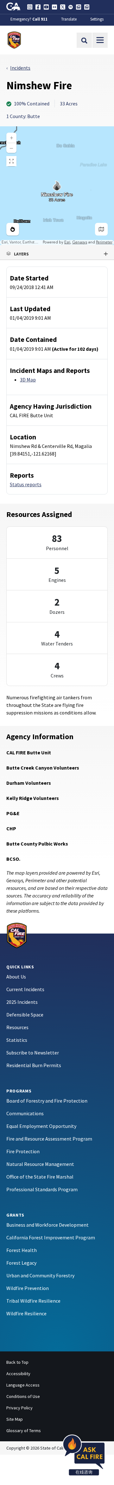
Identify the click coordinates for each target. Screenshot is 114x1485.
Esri (67, 242)
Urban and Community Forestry (40, 1275)
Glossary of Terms (23, 1430)
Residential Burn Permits (33, 1065)
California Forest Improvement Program (50, 1237)
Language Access (23, 1385)
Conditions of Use (23, 1396)
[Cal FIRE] (16, 934)
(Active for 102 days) (75, 349)
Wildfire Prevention (27, 1288)
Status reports (25, 484)
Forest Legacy (21, 1263)
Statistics (16, 1040)
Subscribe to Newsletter (32, 1052)
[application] (57, 185)
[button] (57, 253)
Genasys (79, 242)
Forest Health (21, 1250)
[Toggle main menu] (100, 40)
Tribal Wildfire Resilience (33, 1301)
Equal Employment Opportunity (41, 1126)
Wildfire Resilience (26, 1313)
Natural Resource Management (40, 1164)
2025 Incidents (22, 1002)
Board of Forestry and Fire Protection (46, 1101)
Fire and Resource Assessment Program (49, 1139)
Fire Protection (23, 1151)
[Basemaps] (101, 229)
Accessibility (18, 1373)
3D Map (28, 379)
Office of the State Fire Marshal (39, 1177)
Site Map (14, 1419)
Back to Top (17, 1362)
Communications (25, 1113)
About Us (16, 976)
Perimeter (104, 242)
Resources (17, 1027)
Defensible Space (24, 1014)
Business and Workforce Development (47, 1225)
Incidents (20, 68)
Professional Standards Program (42, 1189)
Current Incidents (25, 989)
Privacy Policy (19, 1408)
